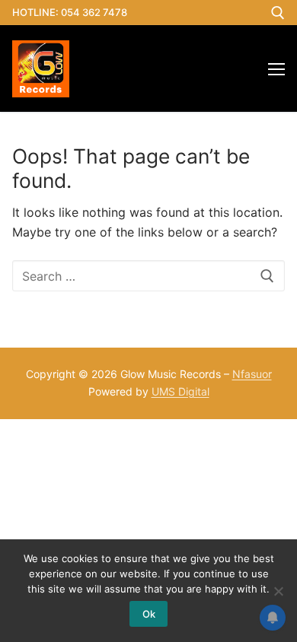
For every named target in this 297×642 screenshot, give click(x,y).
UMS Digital (180, 391)
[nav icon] (276, 68)
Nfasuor (252, 373)
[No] (278, 591)
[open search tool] (278, 13)
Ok (148, 614)
